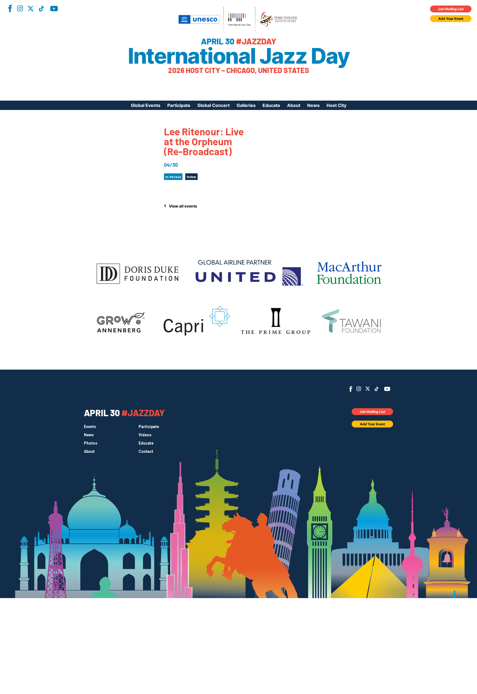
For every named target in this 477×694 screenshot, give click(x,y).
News (313, 105)
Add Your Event (450, 19)
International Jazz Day (238, 56)
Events (90, 426)
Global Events (145, 105)
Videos (145, 435)
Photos (90, 443)
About (293, 105)
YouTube (54, 8)
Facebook (10, 8)
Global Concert (213, 105)
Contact (146, 451)
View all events (183, 206)
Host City (336, 105)
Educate (271, 105)
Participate (178, 105)
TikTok (41, 8)
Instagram (20, 8)
